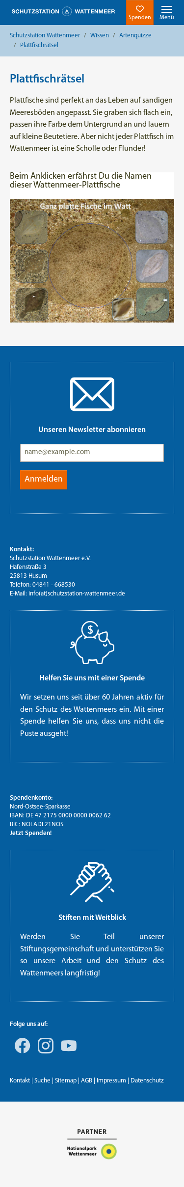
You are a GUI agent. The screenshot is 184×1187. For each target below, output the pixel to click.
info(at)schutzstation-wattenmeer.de (76, 594)
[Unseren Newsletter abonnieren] (92, 394)
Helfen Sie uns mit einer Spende (92, 678)
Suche (42, 1081)
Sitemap (66, 1081)
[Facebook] (20, 1052)
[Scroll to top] (162, 1165)
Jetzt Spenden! (31, 833)
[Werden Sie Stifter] (92, 882)
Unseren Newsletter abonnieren (92, 430)
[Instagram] (43, 1052)
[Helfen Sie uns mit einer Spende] (92, 642)
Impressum (111, 1081)
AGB (86, 1081)
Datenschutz (147, 1081)
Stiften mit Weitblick (92, 918)
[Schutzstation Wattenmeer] (63, 11)
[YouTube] (67, 1052)
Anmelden (44, 479)
